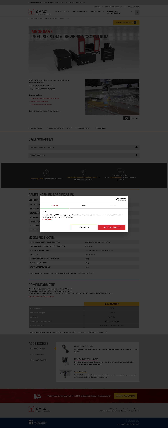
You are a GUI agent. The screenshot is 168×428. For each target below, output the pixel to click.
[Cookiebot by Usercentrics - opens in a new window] (117, 199)
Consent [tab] (55, 205)
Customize (82, 227)
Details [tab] (84, 205)
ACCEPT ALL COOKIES (112, 227)
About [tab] (113, 205)
